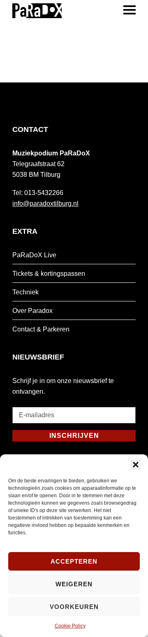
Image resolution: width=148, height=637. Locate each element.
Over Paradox (32, 310)
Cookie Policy (70, 626)
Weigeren (74, 584)
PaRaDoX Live (34, 255)
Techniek (25, 292)
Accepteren (74, 561)
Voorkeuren (74, 606)
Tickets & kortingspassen (48, 273)
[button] (136, 465)
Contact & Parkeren (40, 329)
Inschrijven (74, 435)
